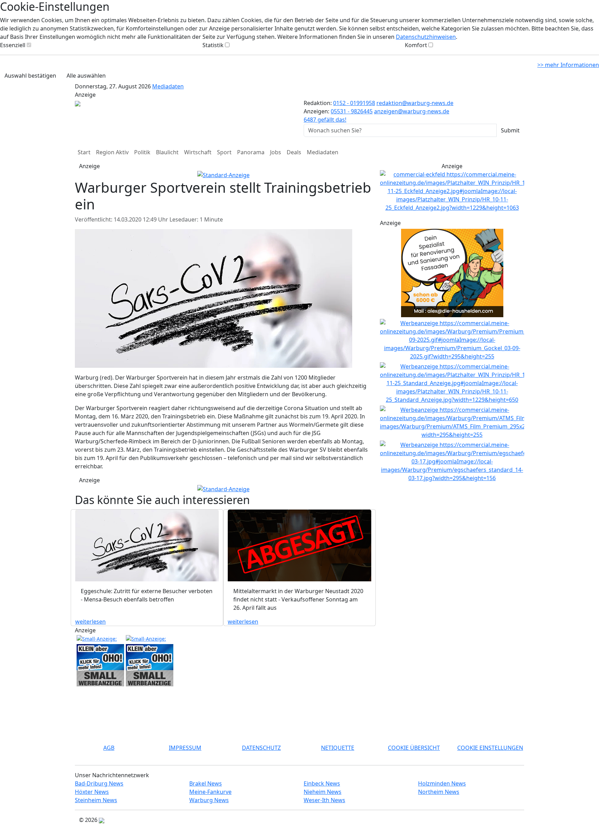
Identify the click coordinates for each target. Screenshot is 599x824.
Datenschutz (261, 748)
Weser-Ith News (324, 800)
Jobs (275, 152)
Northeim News (438, 792)
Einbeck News (322, 783)
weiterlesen (90, 621)
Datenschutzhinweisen (426, 37)
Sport (224, 152)
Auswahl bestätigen (30, 75)
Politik (142, 152)
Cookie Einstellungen (490, 748)
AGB (108, 748)
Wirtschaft (197, 152)
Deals (294, 152)
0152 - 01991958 (354, 103)
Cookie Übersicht (414, 748)
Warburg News (209, 800)
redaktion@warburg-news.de (414, 103)
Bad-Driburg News (99, 783)
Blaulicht (167, 152)
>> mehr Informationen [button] (568, 65)
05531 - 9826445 (352, 111)
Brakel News (205, 783)
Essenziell (12, 45)
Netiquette (337, 748)
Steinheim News (96, 800)
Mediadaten (168, 86)
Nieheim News (322, 792)
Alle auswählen (86, 75)
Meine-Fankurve (210, 792)
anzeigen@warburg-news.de (411, 111)
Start (84, 152)
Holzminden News (442, 783)
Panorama (250, 152)
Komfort (416, 45)
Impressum (185, 748)
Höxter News (92, 792)
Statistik (213, 45)
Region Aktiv (112, 152)
